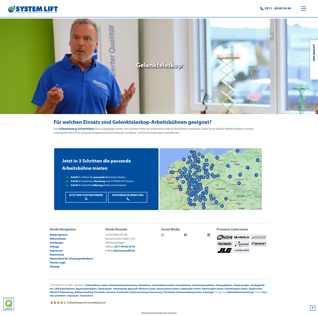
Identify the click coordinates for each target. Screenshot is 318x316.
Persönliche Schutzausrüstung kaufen (182, 292)
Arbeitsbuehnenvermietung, (123, 285)
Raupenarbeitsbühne (86, 289)
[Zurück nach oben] (312, 308)
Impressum (73, 296)
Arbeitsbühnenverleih (163, 285)
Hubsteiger (208, 292)
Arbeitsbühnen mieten (96, 285)
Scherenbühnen (183, 285)
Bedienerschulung (84, 292)
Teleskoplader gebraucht (125, 289)
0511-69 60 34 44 (125, 247)
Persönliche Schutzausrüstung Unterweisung (139, 292)
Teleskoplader (105, 289)
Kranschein (99, 292)
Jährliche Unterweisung (62, 292)
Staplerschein (255, 289)
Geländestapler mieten (236, 289)
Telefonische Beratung (128, 195)
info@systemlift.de (124, 251)
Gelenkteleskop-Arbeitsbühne (76, 129)
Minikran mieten (147, 289)
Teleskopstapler (242, 285)
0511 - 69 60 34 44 (278, 8)
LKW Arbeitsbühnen (64, 289)
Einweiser (111, 292)
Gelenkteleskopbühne (203, 285)
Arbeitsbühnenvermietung (240, 292)
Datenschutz (86, 296)
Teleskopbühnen (224, 285)
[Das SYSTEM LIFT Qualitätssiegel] (8, 304)
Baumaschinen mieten (168, 289)
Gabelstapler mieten (190, 289)
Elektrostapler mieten (213, 289)
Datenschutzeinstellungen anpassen (159, 313)
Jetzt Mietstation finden (86, 195)
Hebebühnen (144, 285)
